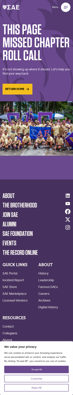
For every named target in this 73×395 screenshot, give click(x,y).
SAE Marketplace (14, 294)
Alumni (7, 340)
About (9, 196)
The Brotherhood (20, 205)
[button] (11, 7)
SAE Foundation (18, 234)
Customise (36, 378)
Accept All (36, 369)
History (43, 274)
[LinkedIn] (67, 195)
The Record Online (20, 253)
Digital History (48, 308)
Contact (8, 327)
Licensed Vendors (15, 301)
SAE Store (10, 287)
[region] (36, 368)
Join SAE (10, 215)
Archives (44, 301)
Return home (14, 89)
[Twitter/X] (67, 219)
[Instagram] (67, 227)
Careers (43, 294)
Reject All (36, 387)
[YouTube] (67, 203)
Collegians (10, 334)
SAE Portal (10, 274)
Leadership (46, 280)
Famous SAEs (48, 287)
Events (9, 243)
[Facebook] (67, 211)
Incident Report (13, 280)
